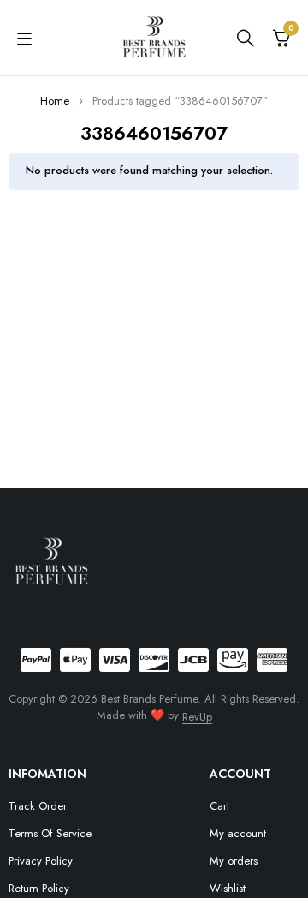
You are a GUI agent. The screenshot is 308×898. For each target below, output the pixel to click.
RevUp (197, 717)
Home (54, 101)
